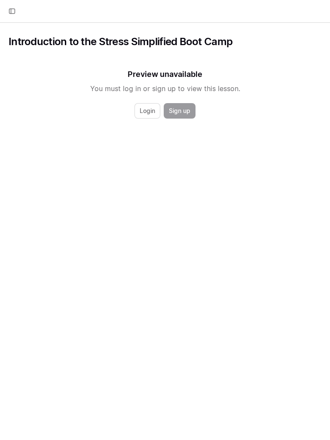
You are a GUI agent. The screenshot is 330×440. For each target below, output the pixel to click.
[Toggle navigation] (12, 11)
